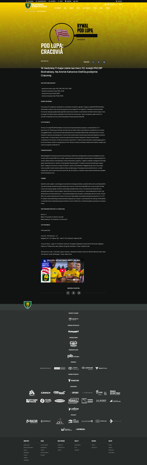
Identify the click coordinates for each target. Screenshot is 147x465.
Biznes (95, 8)
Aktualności (58, 8)
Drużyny (71, 8)
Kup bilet (77, 450)
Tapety (59, 450)
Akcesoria (111, 450)
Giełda (42, 450)
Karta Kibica (77, 445)
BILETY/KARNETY (86, 8)
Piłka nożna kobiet (28, 447)
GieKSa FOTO (61, 447)
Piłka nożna (26, 445)
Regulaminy (44, 447)
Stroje (110, 445)
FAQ (76, 447)
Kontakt (108, 8)
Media (101, 8)
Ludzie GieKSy (44, 445)
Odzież (110, 447)
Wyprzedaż (111, 452)
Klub (65, 8)
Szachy (25, 455)
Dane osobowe (44, 452)
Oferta (93, 445)
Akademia (26, 460)
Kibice (77, 8)
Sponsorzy (94, 447)
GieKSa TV (60, 445)
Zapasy (25, 457)
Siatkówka (26, 452)
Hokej (25, 450)
